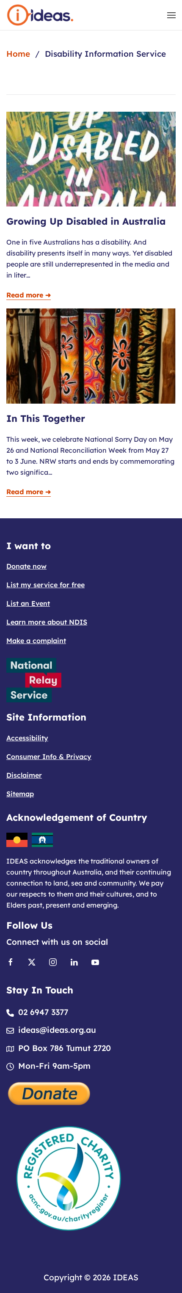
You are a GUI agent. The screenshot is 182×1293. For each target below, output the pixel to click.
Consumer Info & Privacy (48, 756)
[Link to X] (32, 961)
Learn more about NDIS (46, 622)
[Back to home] (40, 15)
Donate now (26, 566)
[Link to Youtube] (95, 961)
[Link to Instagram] (53, 961)
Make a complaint (36, 640)
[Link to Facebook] (10, 961)
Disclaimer (24, 775)
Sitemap (20, 794)
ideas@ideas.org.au (57, 1030)
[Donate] (49, 1093)
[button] (171, 15)
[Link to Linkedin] (74, 961)
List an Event (28, 603)
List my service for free (45, 584)
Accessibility (27, 738)
